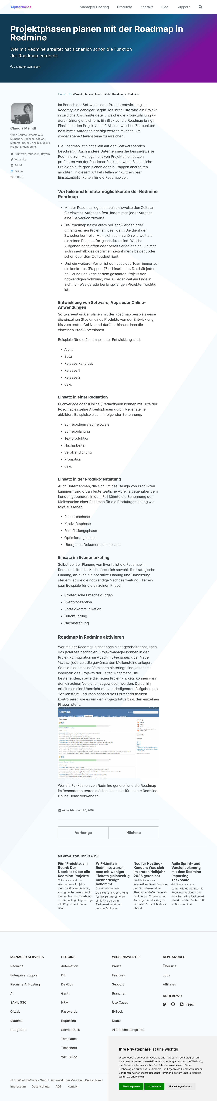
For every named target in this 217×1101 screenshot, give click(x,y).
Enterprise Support (24, 975)
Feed (189, 1004)
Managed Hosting (94, 7)
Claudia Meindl (23, 128)
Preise (116, 966)
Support (183, 7)
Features (118, 975)
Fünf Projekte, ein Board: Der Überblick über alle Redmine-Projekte (74, 869)
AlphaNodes (20, 7)
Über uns (169, 966)
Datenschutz (41, 1086)
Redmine (17, 966)
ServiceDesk (70, 1030)
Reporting (68, 1021)
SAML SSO (18, 1002)
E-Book (117, 1011)
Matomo (16, 1021)
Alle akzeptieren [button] (131, 1086)
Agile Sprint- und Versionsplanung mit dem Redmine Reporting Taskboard (186, 871)
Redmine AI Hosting (25, 984)
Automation (69, 966)
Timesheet (69, 1048)
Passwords (69, 1011)
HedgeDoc (18, 1030)
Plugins (68, 957)
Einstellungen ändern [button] (180, 1086)
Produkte (124, 7)
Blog (164, 7)
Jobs (166, 975)
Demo (116, 1021)
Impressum (18, 1086)
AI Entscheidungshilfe (128, 1030)
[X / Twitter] (165, 1004)
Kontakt (146, 7)
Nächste (133, 833)
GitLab (15, 1011)
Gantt (65, 993)
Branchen (119, 993)
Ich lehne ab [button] (154, 1086)
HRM (64, 1002)
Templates (69, 1039)
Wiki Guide (69, 1057)
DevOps (67, 984)
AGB (59, 1086)
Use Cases (120, 1002)
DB (63, 975)
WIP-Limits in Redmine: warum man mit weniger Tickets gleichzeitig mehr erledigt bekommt (113, 873)
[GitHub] (173, 1004)
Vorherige (83, 833)
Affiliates (169, 984)
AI (11, 993)
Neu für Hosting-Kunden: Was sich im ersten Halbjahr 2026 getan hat (149, 869)
